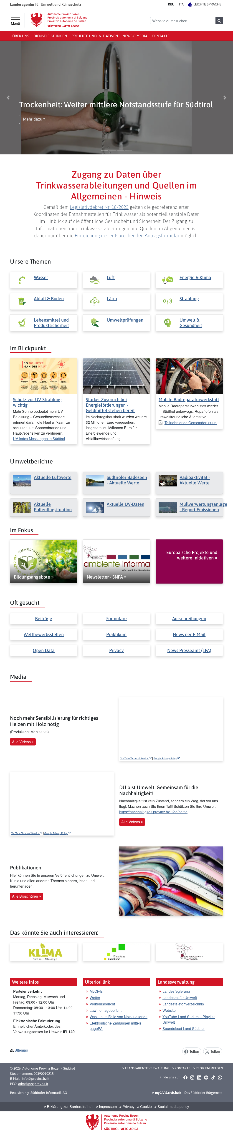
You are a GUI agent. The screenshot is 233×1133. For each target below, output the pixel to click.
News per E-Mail (189, 634)
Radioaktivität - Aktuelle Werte (195, 480)
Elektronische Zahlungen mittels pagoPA (116, 1025)
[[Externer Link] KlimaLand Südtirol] (43, 952)
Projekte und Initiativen (94, 36)
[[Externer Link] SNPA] (189, 952)
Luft (111, 277)
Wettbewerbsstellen (44, 634)
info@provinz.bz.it (35, 1078)
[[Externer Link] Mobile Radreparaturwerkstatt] (189, 375)
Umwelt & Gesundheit (191, 322)
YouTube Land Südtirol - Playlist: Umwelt (188, 1019)
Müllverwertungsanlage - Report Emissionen (203, 506)
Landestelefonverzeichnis (183, 1004)
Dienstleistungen (50, 36)
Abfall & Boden (49, 298)
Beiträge (43, 618)
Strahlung (189, 298)
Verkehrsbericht (102, 1004)
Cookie (145, 1106)
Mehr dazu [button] (33, 119)
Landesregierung (176, 991)
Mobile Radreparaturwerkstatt (189, 399)
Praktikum (116, 634)
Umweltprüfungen (125, 319)
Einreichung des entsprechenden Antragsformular (127, 235)
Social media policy (173, 1106)
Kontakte (161, 36)
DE (171, 4)
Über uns (20, 36)
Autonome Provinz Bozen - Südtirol (48, 1068)
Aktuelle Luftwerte (52, 477)
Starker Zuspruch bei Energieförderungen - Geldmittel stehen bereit (110, 405)
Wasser (41, 277)
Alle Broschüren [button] (25, 896)
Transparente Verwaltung (146, 1068)
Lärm (112, 298)
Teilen (193, 1051)
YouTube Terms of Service (134, 758)
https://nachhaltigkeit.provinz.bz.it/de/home (153, 811)
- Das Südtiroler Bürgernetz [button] (188, 1093)
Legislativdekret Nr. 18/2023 (99, 207)
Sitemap (21, 1050)
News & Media (134, 36)
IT (181, 4)
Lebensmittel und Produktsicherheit (51, 322)
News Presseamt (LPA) (189, 650)
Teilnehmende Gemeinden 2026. (191, 422)
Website (169, 1010)
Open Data (44, 650)
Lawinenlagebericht (106, 1010)
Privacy (116, 650)
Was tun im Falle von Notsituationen (118, 1016)
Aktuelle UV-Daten (125, 504)
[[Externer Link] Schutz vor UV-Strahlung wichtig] (43, 375)
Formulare (116, 618)
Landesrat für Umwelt (179, 997)
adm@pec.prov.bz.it (33, 1084)
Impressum (107, 1106)
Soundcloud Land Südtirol (183, 1028)
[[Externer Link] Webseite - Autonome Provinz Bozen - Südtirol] (59, 20)
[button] (8, 97)
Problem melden (209, 1068)
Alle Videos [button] (22, 741)
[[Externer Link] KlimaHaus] (116, 952)
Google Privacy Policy (165, 758)
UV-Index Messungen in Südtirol (39, 438)
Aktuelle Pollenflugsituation (53, 506)
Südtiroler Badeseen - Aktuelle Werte (127, 480)
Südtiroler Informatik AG (48, 1093)
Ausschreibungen (189, 618)
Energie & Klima (195, 277)
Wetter (95, 997)
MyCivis (96, 991)
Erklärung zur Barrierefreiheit (69, 1106)
